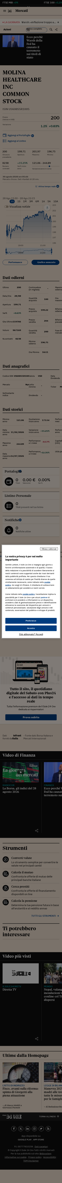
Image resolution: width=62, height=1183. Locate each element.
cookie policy (29, 594)
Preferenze (31, 621)
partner (44, 597)
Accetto (31, 628)
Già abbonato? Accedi (31, 634)
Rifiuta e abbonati (49, 549)
